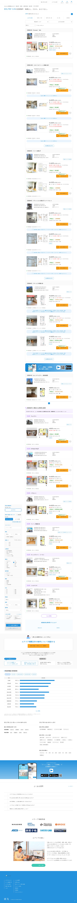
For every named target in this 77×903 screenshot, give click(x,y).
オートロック (17, 615)
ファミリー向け (43, 742)
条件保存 (13, 509)
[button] (75, 901)
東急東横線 (6, 729)
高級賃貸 (49, 742)
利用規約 (16, 890)
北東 (15, 593)
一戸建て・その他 (10, 575)
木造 (7, 583)
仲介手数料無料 (9, 550)
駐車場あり (8, 618)
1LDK (16, 562)
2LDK (7, 565)
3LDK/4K (34, 674)
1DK (7, 562)
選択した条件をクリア (14, 628)
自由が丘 (12, 729)
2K (52, 752)
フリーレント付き (10, 554)
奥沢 (11, 732)
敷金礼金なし (50, 729)
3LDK (16, 566)
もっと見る (49, 616)
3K (15, 565)
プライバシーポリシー (19, 892)
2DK (15, 563)
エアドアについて (8, 880)
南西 (15, 590)
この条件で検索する (14, 625)
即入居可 (62, 742)
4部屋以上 (8, 567)
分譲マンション (64, 737)
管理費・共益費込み (10, 536)
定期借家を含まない (18, 619)
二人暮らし (70, 739)
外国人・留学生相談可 (44, 744)
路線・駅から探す (8, 886)
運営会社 (16, 888)
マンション (8, 572)
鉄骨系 (8, 581)
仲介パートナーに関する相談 (20, 884)
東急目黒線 (6, 732)
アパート (8, 574)
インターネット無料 (10, 555)
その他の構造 (9, 584)
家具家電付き (50, 739)
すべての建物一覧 (8, 882)
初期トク (27, 25)
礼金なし (8, 553)
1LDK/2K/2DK (20, 674)
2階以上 (16, 617)
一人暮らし (64, 739)
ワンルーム (8, 561)
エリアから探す (8, 884)
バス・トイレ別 (9, 615)
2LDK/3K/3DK (27, 674)
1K (15, 561)
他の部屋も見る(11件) (49, 145)
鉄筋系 (8, 580)
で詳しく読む (41, 865)
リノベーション (55, 742)
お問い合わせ (17, 882)
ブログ (6, 888)
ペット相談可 (9, 617)
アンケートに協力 (18, 886)
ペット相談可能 (57, 739)
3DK (7, 566)
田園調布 (17, 729)
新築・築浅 (42, 737)
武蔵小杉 (26, 729)
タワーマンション (56, 737)
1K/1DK (13, 674)
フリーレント (66, 729)
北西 (15, 592)
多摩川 (22, 729)
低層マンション (43, 739)
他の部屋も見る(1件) (49, 278)
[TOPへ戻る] (9, 2)
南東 (15, 589)
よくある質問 (17, 880)
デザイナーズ (48, 737)
